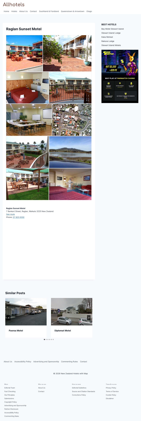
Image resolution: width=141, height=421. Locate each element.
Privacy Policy (111, 388)
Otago (89, 11)
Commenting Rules (69, 361)
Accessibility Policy (22, 361)
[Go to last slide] (9, 317)
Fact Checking (9, 391)
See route (10, 214)
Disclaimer (110, 398)
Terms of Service (112, 391)
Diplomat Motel (63, 330)
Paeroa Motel (16, 330)
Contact (33, 11)
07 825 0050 (18, 217)
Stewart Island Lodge (111, 33)
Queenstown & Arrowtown (72, 11)
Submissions (9, 398)
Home (6, 11)
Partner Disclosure (11, 409)
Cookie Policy (111, 395)
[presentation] (26, 311)
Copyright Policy (10, 402)
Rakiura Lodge (107, 41)
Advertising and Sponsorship (46, 361)
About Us (23, 11)
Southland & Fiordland (49, 11)
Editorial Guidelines (79, 388)
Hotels (14, 11)
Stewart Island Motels (111, 45)
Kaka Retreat (107, 37)
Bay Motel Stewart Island (112, 29)
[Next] (89, 317)
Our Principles (9, 395)
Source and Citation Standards (83, 391)
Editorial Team (9, 388)
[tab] (44, 339)
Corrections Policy (79, 395)
